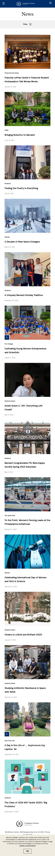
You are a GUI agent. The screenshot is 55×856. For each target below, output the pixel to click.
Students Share (10, 401)
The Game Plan (10, 515)
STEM (6, 130)
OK (27, 851)
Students (8, 183)
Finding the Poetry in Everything (21, 188)
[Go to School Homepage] (26, 3)
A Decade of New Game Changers (22, 241)
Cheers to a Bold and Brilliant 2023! (23, 634)
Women (7, 237)
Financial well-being (12, 73)
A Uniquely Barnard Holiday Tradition (24, 295)
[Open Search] (50, 4)
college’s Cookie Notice (27, 846)
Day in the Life (10, 740)
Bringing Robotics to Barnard (20, 135)
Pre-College (9, 344)
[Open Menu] (3, 4)
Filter (25, 24)
